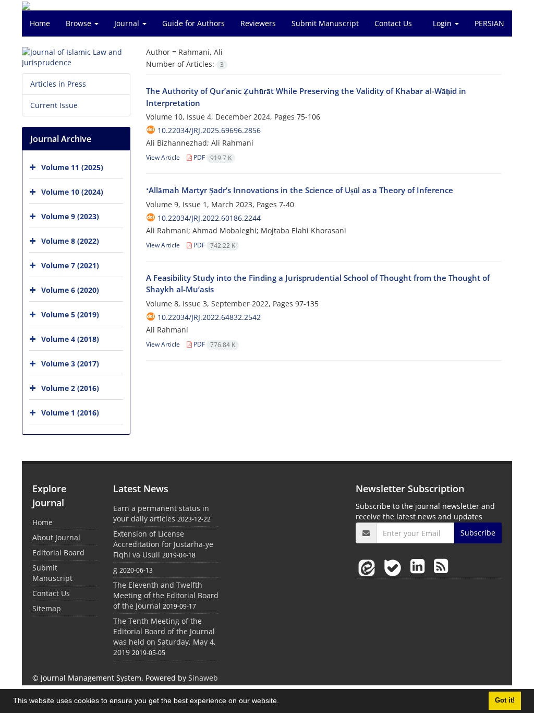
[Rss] (441, 565)
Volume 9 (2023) (70, 216)
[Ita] (369, 565)
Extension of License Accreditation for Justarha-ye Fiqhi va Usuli (163, 544)
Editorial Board (58, 552)
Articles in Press (58, 84)
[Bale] (395, 565)
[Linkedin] (419, 565)
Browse (79, 23)
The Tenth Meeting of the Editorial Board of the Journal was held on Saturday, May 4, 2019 (164, 636)
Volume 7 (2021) (70, 265)
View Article (163, 157)
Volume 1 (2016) (70, 413)
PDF (212, 157)
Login (443, 23)
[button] (282, 702)
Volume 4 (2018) (70, 339)
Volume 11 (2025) (72, 167)
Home (40, 23)
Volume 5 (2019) (70, 314)
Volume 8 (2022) (70, 241)
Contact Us (393, 23)
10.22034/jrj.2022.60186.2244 (209, 218)
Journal (127, 23)
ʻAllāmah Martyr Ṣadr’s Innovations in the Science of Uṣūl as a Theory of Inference (299, 190)
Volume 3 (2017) (70, 364)
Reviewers (258, 23)
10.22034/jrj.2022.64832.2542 (209, 317)
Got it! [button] (505, 700)
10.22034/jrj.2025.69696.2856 (209, 130)
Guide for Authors (193, 23)
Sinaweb (203, 678)
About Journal (56, 537)
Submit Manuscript (325, 23)
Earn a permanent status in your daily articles (161, 513)
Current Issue (54, 105)
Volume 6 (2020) (70, 290)
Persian (489, 23)
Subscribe (477, 533)
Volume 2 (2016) (70, 388)
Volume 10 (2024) (72, 192)
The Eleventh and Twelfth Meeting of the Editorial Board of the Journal (166, 595)
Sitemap (46, 608)
